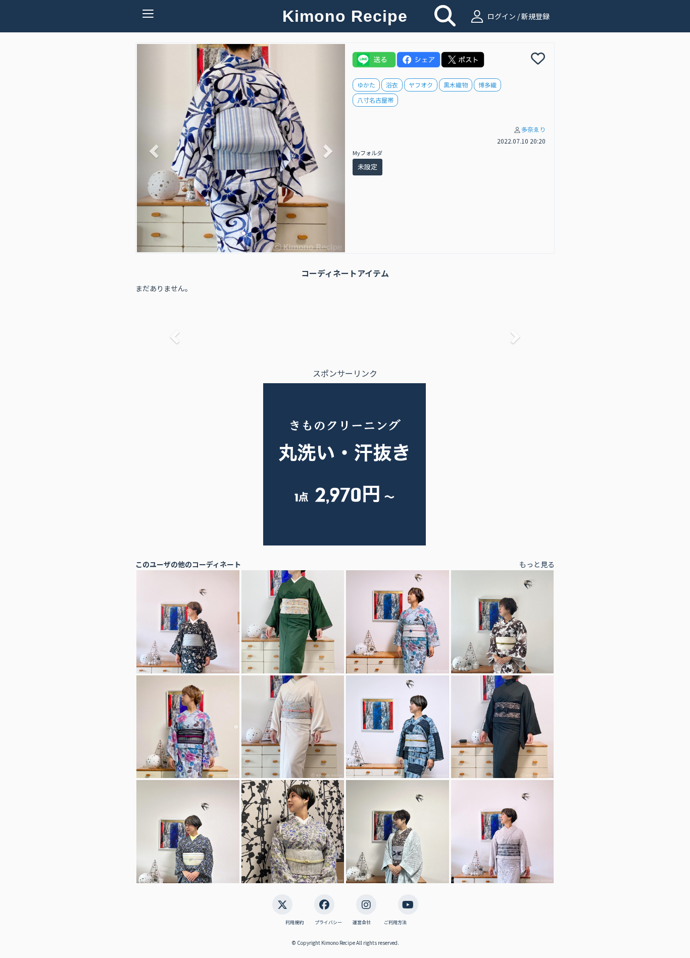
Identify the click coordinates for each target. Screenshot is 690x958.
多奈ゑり (533, 129)
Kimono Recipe (345, 16)
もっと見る (537, 564)
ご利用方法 (395, 923)
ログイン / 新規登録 (518, 16)
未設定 (367, 166)
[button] (152, 148)
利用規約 (294, 923)
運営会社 (362, 923)
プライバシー (328, 923)
